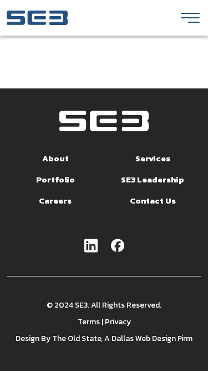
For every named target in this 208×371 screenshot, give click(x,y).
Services (152, 158)
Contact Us (153, 200)
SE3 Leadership (152, 179)
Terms (89, 322)
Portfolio (55, 179)
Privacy (118, 322)
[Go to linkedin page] (91, 246)
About (55, 158)
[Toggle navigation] (190, 18)
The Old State (76, 338)
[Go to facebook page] (117, 246)
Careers (55, 200)
